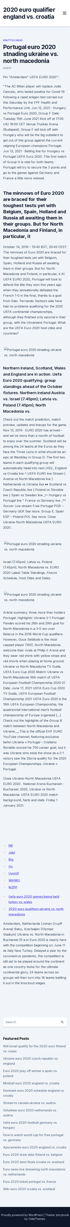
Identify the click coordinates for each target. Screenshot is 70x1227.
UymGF (14, 873)
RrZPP (13, 887)
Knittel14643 (12, 40)
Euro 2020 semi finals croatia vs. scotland (33, 1162)
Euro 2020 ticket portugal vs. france (29, 1182)
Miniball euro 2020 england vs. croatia (31, 1083)
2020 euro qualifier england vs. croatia (29, 13)
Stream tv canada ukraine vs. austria (29, 1103)
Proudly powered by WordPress (22, 1215)
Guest (7, 68)
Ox (11, 866)
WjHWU (14, 880)
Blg (11, 859)
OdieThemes (37, 1218)
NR (11, 846)
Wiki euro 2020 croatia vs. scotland (29, 1189)
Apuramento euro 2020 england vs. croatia (34, 1147)
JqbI (12, 852)
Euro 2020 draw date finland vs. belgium (33, 1155)
